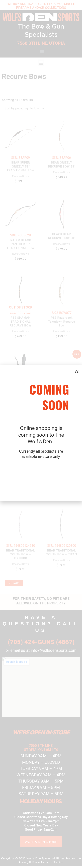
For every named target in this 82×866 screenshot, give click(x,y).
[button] (76, 370)
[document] (41, 433)
